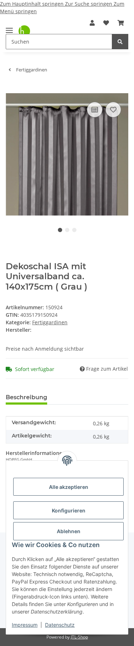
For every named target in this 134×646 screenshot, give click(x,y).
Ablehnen (68, 531)
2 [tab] (67, 230)
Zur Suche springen (89, 3)
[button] (92, 23)
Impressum (25, 625)
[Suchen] (120, 41)
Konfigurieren (68, 510)
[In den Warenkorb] (11, 89)
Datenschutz (60, 625)
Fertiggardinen (50, 322)
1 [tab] (60, 230)
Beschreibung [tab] (26, 397)
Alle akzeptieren (68, 487)
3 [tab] (74, 230)
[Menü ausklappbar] (9, 27)
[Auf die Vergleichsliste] (95, 109)
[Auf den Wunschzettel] (113, 109)
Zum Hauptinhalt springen (32, 3)
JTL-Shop (79, 637)
